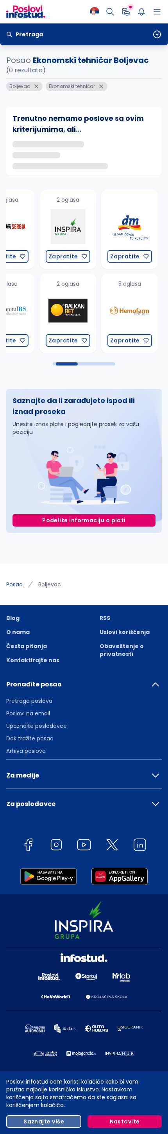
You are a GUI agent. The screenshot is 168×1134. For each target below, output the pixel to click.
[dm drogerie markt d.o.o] (94, 229)
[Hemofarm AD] (94, 313)
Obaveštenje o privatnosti (122, 650)
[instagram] (56, 846)
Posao (14, 584)
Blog (13, 618)
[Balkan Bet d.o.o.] (33, 313)
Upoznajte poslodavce (36, 726)
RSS (105, 618)
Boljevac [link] (49, 584)
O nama (18, 632)
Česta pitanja (26, 646)
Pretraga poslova (29, 701)
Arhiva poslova (26, 751)
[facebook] (28, 846)
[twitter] (112, 846)
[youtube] (84, 846)
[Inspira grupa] (33, 229)
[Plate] (126, 11)
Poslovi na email (28, 713)
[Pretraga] (110, 11)
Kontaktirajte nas (32, 660)
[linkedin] (140, 846)
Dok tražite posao (30, 738)
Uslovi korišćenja (125, 632)
